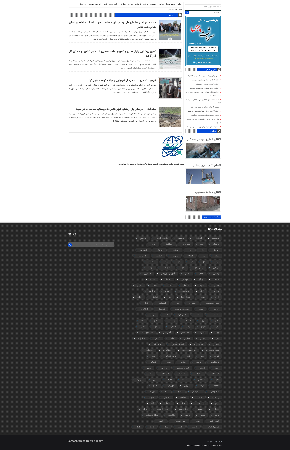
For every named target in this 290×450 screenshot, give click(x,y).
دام (150, 374)
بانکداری (171, 415)
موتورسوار (196, 391)
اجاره (217, 368)
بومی (169, 362)
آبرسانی (216, 344)
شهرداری (186, 244)
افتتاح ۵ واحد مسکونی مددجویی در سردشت (204, 88)
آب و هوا (182, 315)
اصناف (183, 362)
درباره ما (83, 4)
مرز (190, 250)
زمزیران (192, 303)
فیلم (105, 4)
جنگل (200, 279)
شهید (201, 285)
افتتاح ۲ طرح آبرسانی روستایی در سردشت (205, 80)
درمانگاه (188, 321)
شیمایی (153, 362)
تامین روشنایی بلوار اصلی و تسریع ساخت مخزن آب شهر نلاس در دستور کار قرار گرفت (112, 53)
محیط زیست (184, 291)
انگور (217, 380)
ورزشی (145, 4)
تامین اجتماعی (213, 427)
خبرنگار (216, 309)
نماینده (152, 291)
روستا (150, 267)
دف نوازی (185, 332)
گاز (204, 262)
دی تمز (209, 441)
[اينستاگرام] (74, 234)
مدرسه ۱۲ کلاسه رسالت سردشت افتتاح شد (205, 107)
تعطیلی (167, 397)
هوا (183, 267)
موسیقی (184, 279)
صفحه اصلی (177, 9)
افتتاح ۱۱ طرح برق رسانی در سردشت (207, 84)
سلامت (216, 279)
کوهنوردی (144, 309)
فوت (138, 427)
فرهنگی (138, 4)
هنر (201, 244)
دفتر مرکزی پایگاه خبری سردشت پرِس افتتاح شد (203, 76)
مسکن (216, 285)
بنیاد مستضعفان (189, 350)
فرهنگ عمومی (178, 344)
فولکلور (202, 368)
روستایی (215, 397)
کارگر (146, 303)
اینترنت (202, 332)
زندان (217, 321)
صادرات (141, 338)
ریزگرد (152, 391)
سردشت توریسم (182, 309)
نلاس (187, 273)
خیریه (216, 356)
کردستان (215, 374)
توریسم (143, 238)
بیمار (198, 421)
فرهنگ (216, 244)
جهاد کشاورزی (180, 421)
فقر (152, 403)
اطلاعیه (173, 326)
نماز (201, 273)
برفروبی (187, 385)
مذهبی (176, 250)
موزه (203, 321)
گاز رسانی (167, 332)
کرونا (152, 427)
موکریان (123, 4)
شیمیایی (143, 250)
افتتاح (190, 256)
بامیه (142, 326)
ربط (166, 262)
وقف (172, 338)
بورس (202, 415)
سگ (166, 427)
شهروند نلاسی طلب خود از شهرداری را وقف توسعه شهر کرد (122, 80)
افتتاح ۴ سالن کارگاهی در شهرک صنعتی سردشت (203, 127)
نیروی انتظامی (170, 356)
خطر (183, 403)
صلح (201, 309)
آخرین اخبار (211, 69)
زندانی (172, 321)
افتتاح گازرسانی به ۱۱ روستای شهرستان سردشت (203, 111)
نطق (217, 326)
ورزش (187, 415)
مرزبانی (216, 267)
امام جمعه (214, 315)
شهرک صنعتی (183, 368)
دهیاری (216, 409)
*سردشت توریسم (95, 4)
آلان (166, 315)
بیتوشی (203, 338)
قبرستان (165, 374)
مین (177, 303)
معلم (198, 315)
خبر (217, 338)
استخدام (201, 380)
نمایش (187, 338)
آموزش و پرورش (168, 273)
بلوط (188, 356)
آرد (204, 256)
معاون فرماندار (163, 409)
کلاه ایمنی (215, 391)
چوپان (151, 397)
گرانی (139, 297)
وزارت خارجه (200, 403)
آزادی (194, 427)
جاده (154, 244)
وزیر (153, 356)
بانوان (203, 326)
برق (169, 297)
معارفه (216, 385)
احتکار (152, 279)
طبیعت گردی (162, 238)
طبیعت (181, 238)
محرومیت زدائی (212, 350)
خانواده (170, 285)
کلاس (157, 338)
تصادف (168, 279)
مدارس (183, 397)
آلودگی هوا (185, 297)
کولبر (189, 326)
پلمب (203, 297)
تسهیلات (149, 350)
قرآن (217, 297)
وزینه (217, 415)
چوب (217, 332)
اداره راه (140, 380)
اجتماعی (153, 4)
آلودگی (159, 256)
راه (202, 250)
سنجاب (198, 374)
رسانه (167, 291)
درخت (198, 362)
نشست (185, 380)
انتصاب (199, 397)
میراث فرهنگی (152, 415)
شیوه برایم (198, 344)
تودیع (180, 391)
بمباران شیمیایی (212, 303)
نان (179, 262)
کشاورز (157, 321)
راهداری (216, 273)
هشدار (186, 285)
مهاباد (154, 285)
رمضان (157, 326)
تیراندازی (167, 403)
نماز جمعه (183, 409)
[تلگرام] (70, 234)
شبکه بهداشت (147, 332)
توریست (161, 309)
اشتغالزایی (167, 350)
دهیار (170, 380)
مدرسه (175, 256)
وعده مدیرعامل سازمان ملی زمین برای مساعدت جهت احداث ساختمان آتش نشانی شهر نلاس (112, 24)
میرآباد (216, 291)
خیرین (139, 285)
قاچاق (160, 250)
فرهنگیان (215, 362)
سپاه (217, 256)
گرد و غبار (142, 256)
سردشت (215, 238)
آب (191, 262)
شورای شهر (214, 421)
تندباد (161, 421)
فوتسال (155, 297)
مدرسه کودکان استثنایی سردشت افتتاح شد (205, 115)
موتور (155, 380)
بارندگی (164, 368)
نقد (142, 321)
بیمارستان (199, 267)
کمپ (180, 427)
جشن (155, 385)
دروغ (217, 403)
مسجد (200, 409)
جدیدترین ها (170, 4)
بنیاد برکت (157, 344)
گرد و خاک (167, 267)
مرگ (217, 262)
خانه (179, 4)
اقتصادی (162, 303)
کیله (202, 291)
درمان (152, 315)
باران (149, 368)
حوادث (130, 4)
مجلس (152, 262)
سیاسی (161, 4)
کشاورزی (147, 273)
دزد (166, 391)
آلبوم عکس (113, 4)
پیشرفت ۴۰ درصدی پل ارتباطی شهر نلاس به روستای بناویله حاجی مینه (116, 109)
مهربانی (171, 385)
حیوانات (182, 374)
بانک (145, 409)
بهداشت (169, 244)
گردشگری (198, 238)
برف (202, 385)
